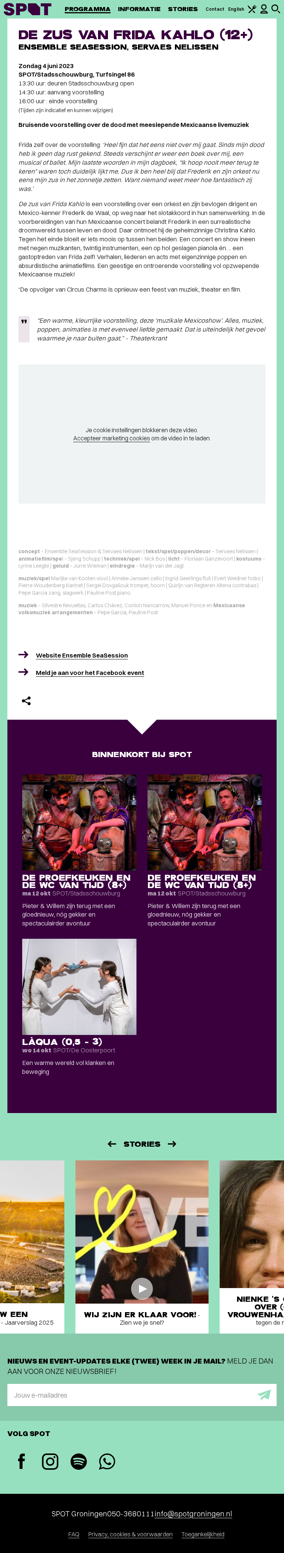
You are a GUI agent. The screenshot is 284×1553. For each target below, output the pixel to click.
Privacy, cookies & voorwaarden (130, 1534)
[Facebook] (21, 1462)
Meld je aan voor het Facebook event (90, 672)
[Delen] (26, 701)
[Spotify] (78, 1462)
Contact (215, 9)
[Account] (264, 12)
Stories (183, 9)
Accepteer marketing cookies (111, 438)
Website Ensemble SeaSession (82, 655)
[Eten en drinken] (252, 11)
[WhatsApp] (107, 1462)
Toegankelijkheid (203, 1534)
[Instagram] (50, 1462)
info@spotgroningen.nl (193, 1513)
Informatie (139, 9)
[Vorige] (111, 1144)
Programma (88, 9)
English (236, 9)
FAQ (74, 1534)
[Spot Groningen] (27, 9)
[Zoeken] (275, 11)
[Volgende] (173, 1144)
